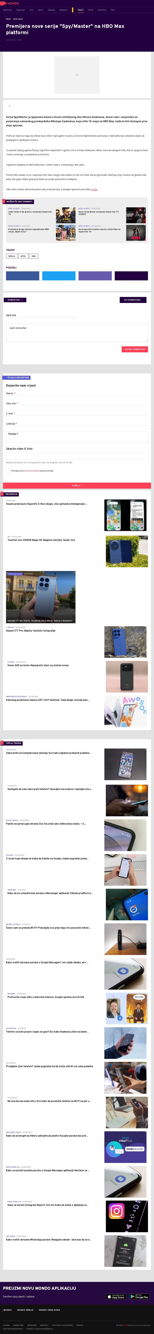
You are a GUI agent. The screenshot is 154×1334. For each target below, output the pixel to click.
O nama (6, 1325)
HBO (34, 256)
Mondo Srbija (25, 1310)
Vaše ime (12, 404)
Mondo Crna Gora (49, 1310)
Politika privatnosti (13, 1329)
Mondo (8, 1310)
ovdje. (94, 189)
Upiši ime (11, 315)
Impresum (31, 1325)
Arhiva (80, 1325)
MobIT (8, 19)
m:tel (125, 1325)
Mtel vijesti (18, 19)
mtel (23, 256)
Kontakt (44, 1325)
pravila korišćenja (31, 471)
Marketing (19, 1325)
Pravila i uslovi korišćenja (40, 1329)
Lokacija (11, 424)
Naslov (10, 393)
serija (11, 256)
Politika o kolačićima (62, 1325)
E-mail (10, 414)
